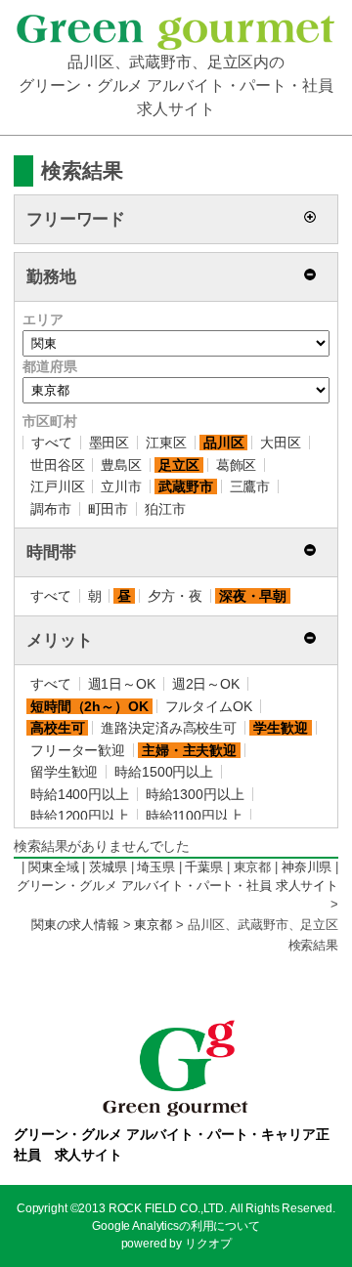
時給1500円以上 (163, 772)
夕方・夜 (174, 596)
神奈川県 (306, 867)
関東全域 (53, 867)
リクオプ (208, 1243)
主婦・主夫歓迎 (189, 750)
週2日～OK (206, 684)
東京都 (153, 925)
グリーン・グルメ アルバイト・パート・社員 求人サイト (177, 886)
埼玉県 (156, 867)
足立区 (178, 465)
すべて (51, 442)
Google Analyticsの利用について (176, 1226)
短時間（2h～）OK (89, 706)
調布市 (50, 509)
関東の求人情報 (75, 925)
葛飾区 (236, 465)
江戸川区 (57, 486)
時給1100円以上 (194, 816)
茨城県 (108, 867)
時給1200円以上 (79, 816)
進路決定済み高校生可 (169, 728)
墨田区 (109, 442)
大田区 (280, 442)
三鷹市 (250, 486)
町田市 (108, 509)
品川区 (223, 442)
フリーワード (75, 219)
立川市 (121, 486)
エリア (43, 319)
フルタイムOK (208, 706)
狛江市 (165, 509)
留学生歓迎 (64, 772)
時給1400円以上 (79, 794)
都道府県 (49, 366)
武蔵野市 (185, 486)
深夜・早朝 (252, 596)
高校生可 (57, 728)
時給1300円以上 (195, 794)
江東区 (166, 442)
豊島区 (121, 465)
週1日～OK (121, 684)
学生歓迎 (280, 728)
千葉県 (204, 867)
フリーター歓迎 (77, 750)
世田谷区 (57, 465)
